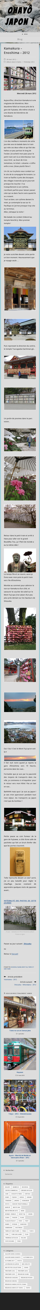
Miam (22, 1211)
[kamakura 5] (20, 439)
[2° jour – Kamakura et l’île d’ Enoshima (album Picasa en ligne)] (20, 918)
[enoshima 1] (20, 670)
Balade (7, 1187)
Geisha (22, 1197)
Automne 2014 (28, 1257)
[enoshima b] (20, 702)
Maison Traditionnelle (20, 1204)
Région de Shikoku (11, 1281)
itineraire (8, 1200)
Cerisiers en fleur (26, 1190)
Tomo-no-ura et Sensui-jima (20, 1031)
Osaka (7, 1217)
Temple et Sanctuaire (12, 1231)
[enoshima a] (20, 629)
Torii (6, 1234)
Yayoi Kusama (9, 1241)
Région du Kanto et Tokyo (14, 1288)
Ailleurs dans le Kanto (14, 62)
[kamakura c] (20, 398)
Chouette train (16, 1194)
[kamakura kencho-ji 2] (20, 289)
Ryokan (14, 1224)
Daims (7, 1197)
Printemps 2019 (10, 1274)
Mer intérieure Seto (11, 1211)
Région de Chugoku (11, 1277)
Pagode (14, 1217)
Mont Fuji (25, 967)
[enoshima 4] (20, 731)
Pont (20, 1221)
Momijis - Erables (10, 1214)
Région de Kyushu (26, 1277)
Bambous (16, 1187)
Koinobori (25, 1200)
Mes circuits (26, 1264)
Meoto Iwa (16, 1207)
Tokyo (31, 1231)
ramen (7, 1224)
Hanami (29, 1197)
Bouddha (14, 967)
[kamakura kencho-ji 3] (20, 330)
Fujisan (19, 967)
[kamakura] (20, 367)
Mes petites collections (13, 1267)
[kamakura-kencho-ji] (20, 239)
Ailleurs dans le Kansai (12, 1254)
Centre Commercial (11, 1190)
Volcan (23, 1238)
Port (27, 1221)
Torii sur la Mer (16, 1234)
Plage (22, 1217)
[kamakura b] (20, 560)
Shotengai (18, 1227)
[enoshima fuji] (20, 758)
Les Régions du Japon (12, 1264)
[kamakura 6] (20, 478)
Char (6, 1194)
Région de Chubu (23, 1274)
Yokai (19, 1241)
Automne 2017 (9, 1261)
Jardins (16, 1200)
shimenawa (8, 1227)
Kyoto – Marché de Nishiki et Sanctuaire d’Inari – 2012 (20, 1156)
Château (27, 1194)
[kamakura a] (20, 516)
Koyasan (20, 1072)
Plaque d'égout (10, 1221)
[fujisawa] (20, 819)
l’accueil (15, 954)
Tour (26, 1234)
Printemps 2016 (23, 1271)
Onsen (30, 1214)
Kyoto (7, 1204)
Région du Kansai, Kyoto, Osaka (15, 1284)
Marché (7, 1207)
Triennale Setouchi (11, 1238)
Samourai (23, 1224)
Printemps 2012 (29, 62)
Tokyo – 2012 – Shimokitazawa (20, 1114)
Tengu (24, 1231)
